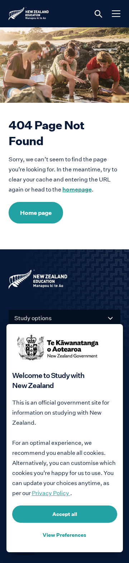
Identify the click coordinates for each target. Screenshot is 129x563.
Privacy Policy (51, 493)
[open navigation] (116, 13)
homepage (77, 189)
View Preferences (64, 535)
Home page (36, 212)
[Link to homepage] (64, 280)
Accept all (64, 514)
